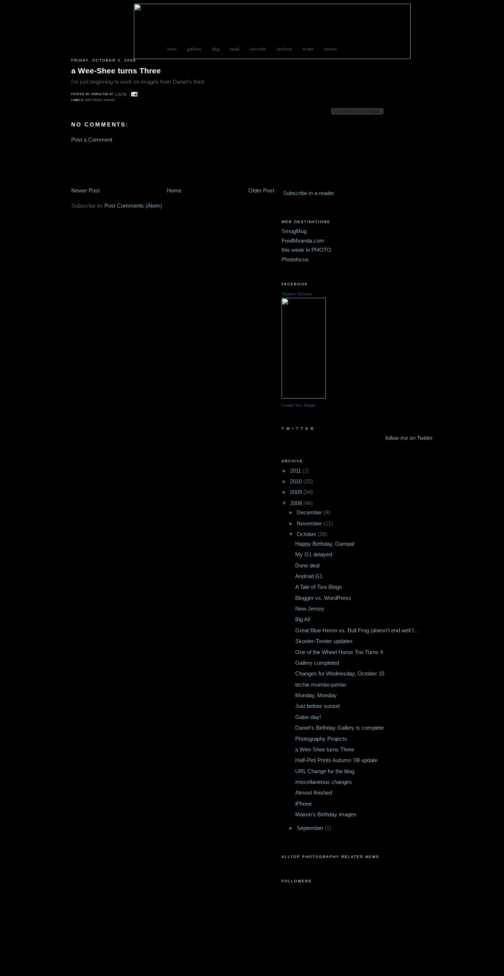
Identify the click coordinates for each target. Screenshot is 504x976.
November (310, 524)
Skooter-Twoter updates (324, 641)
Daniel (110, 100)
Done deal (307, 566)
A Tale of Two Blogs (318, 587)
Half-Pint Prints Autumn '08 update (336, 760)
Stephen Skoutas (297, 294)
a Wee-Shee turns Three (116, 70)
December (310, 512)
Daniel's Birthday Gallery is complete (339, 728)
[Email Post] (133, 94)
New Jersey (309, 609)
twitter (308, 49)
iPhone (303, 804)
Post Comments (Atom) (133, 206)
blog (216, 49)
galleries (194, 49)
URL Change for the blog (324, 771)
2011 (296, 471)
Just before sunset (317, 706)
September (311, 828)
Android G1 (308, 576)
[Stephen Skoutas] (304, 397)
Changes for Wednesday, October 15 (339, 674)
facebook (284, 49)
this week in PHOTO (306, 250)
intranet (330, 49)
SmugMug (294, 231)
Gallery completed (317, 663)
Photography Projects (321, 739)
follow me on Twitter (409, 438)
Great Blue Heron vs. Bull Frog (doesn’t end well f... (356, 630)
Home (174, 191)
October (307, 534)
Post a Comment (91, 140)
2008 (296, 503)
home (172, 49)
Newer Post (85, 191)
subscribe (257, 49)
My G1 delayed (313, 555)
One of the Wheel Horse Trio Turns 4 (339, 652)
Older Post (261, 191)
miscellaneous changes (323, 782)
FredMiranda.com (303, 241)
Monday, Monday (316, 695)
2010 (296, 481)
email (234, 49)
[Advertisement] (93, 164)
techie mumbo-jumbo (320, 685)
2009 (296, 492)
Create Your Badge (298, 405)
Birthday (93, 100)
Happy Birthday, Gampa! (325, 544)
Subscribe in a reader (308, 193)
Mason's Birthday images (325, 814)
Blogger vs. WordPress (323, 598)
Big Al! (302, 619)
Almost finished (313, 793)
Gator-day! (308, 717)
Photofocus (295, 260)
